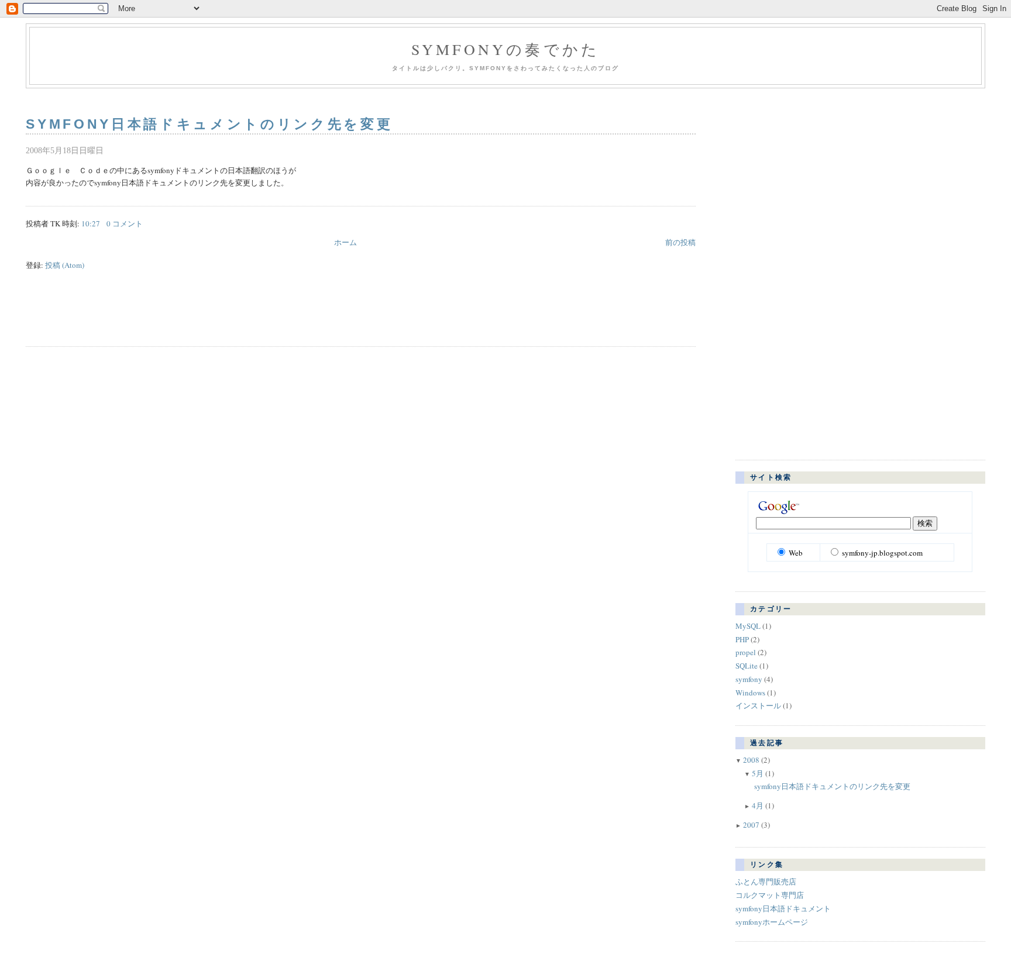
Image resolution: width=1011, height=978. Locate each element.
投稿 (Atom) (64, 265)
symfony (748, 679)
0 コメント (124, 223)
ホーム (345, 242)
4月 (758, 805)
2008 (751, 760)
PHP (742, 639)
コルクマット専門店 (769, 895)
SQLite (746, 665)
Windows (750, 692)
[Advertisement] (163, 314)
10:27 (90, 223)
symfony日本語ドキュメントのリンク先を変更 (209, 124)
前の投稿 (680, 242)
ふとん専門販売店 (765, 881)
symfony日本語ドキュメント (783, 908)
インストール (758, 705)
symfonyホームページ (771, 922)
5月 (758, 773)
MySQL (748, 626)
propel (745, 652)
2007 (751, 824)
